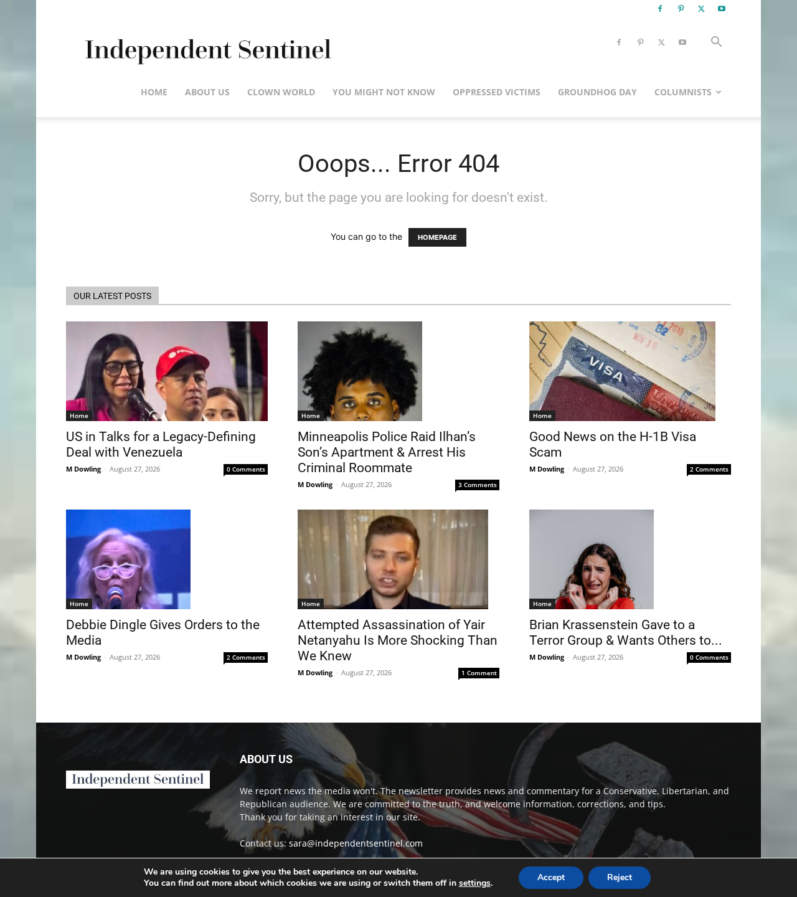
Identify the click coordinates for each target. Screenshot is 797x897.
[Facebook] (660, 8)
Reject (619, 877)
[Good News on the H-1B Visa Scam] (630, 371)
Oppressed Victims (496, 92)
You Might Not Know (383, 92)
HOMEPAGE (437, 237)
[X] (701, 8)
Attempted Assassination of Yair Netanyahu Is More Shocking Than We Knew (398, 640)
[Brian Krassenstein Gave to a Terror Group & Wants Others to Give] (630, 559)
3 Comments (477, 484)
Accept (551, 877)
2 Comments (709, 469)
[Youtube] (721, 8)
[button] (716, 43)
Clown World (281, 92)
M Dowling (83, 468)
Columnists (683, 92)
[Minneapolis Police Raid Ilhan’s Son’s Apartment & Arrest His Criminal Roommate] (398, 371)
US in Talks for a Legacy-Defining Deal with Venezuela (161, 444)
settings (475, 883)
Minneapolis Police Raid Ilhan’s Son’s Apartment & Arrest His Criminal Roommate (387, 452)
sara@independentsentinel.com (356, 843)
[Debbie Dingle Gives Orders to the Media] (167, 559)
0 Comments (246, 469)
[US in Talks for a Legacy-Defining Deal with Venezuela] (167, 371)
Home (154, 92)
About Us (207, 92)
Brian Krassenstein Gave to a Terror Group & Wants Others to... (625, 632)
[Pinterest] (680, 8)
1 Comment (479, 672)
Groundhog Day (597, 92)
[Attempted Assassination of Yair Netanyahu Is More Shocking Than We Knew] (398, 559)
